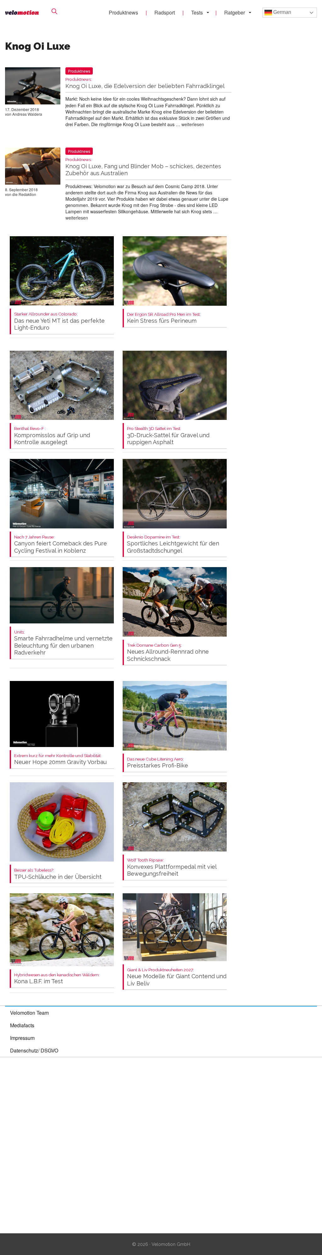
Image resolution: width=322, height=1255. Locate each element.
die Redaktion (24, 194)
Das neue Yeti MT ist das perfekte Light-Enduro (59, 321)
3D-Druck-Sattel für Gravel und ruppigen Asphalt (168, 435)
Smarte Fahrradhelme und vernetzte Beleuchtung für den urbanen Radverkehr (63, 643)
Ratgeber (234, 12)
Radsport (164, 12)
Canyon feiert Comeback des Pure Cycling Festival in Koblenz (60, 544)
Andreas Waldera (27, 114)
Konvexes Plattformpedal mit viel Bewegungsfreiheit (171, 867)
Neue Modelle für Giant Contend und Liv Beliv (176, 977)
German (281, 12)
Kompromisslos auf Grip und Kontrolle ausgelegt (52, 435)
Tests (197, 12)
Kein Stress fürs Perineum (164, 318)
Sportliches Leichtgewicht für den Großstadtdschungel (173, 544)
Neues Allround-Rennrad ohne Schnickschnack (168, 652)
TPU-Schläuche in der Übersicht (58, 874)
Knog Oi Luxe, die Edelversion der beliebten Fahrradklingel (145, 83)
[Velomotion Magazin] (22, 12)
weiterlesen (192, 124)
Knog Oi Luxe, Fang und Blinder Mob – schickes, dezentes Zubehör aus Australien (143, 166)
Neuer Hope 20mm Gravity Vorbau (60, 759)
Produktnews (123, 12)
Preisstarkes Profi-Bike (157, 763)
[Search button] (54, 11)
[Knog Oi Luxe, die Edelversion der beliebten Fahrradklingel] (32, 87)
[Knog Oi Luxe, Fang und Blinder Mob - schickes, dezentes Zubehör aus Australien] (32, 167)
